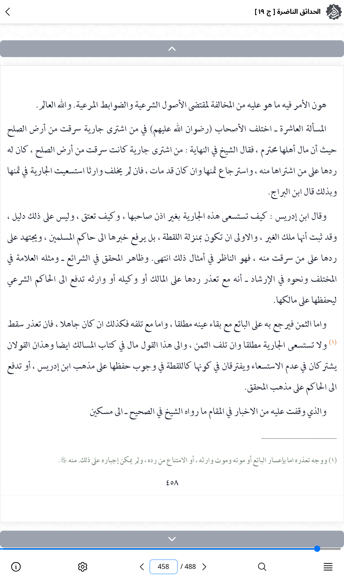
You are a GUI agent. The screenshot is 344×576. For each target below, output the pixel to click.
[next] (172, 539)
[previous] (142, 567)
